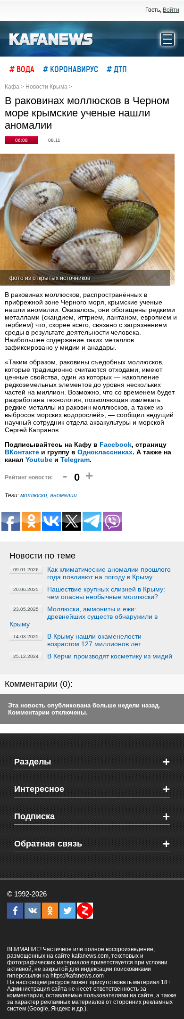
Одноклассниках (105, 452)
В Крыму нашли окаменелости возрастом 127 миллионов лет (94, 640)
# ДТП (117, 69)
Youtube (38, 459)
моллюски (33, 495)
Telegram (75, 459)
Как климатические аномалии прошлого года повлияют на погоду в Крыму (109, 573)
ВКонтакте (22, 452)
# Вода (21, 69)
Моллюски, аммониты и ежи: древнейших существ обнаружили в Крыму (83, 616)
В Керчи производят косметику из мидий (109, 656)
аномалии (63, 495)
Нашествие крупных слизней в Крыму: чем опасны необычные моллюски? (106, 592)
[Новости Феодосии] (51, 38)
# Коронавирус (70, 69)
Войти (171, 10)
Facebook (116, 444)
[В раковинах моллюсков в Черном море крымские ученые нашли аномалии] (87, 220)
